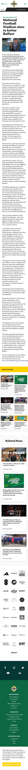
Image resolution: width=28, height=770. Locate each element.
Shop (14, 743)
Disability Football (14, 717)
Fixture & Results (14, 728)
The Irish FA (14, 739)
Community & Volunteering (14, 719)
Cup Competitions (14, 730)
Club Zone (14, 708)
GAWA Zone (14, 705)
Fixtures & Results (14, 697)
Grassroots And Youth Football (14, 714)
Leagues (14, 732)
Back (2, 9)
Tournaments (14, 699)
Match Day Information (14, 703)
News (14, 741)
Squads (14, 701)
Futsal (14, 721)
